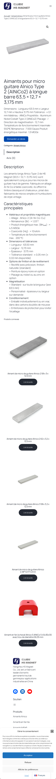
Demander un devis (16, 139)
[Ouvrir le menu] (50, 6)
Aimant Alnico (17, 16)
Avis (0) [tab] (11, 158)
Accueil (7, 16)
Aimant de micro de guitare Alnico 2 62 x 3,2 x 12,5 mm (28, 440)
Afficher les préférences (28, 769)
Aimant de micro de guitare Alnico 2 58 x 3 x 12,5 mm (28, 374)
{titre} (26, 775)
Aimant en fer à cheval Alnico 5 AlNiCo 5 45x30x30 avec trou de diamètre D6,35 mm (28, 636)
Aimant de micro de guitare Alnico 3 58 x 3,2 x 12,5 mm (28, 505)
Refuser (28, 762)
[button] (52, 731)
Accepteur (28, 755)
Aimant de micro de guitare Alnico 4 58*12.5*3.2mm (28, 570)
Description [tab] (13, 152)
